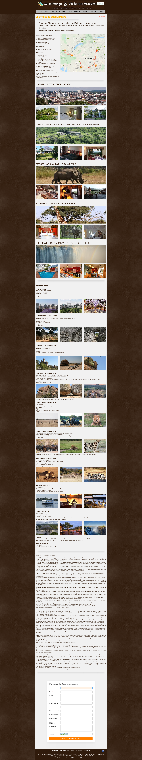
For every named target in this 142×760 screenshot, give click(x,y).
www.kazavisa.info (40, 583)
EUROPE (79, 751)
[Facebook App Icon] (103, 751)
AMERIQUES (64, 751)
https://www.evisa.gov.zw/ (90, 583)
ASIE (72, 751)
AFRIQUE (55, 751)
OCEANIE (87, 751)
